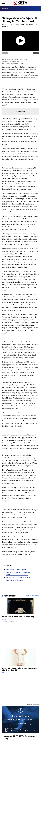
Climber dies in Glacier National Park (19, 572)
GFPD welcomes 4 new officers (17, 575)
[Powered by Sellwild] (36, 704)
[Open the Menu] (3, 2)
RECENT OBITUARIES (14, 580)
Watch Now (35, 2)
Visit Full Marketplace (32, 595)
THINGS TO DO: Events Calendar (18, 577)
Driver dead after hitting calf (16, 569)
